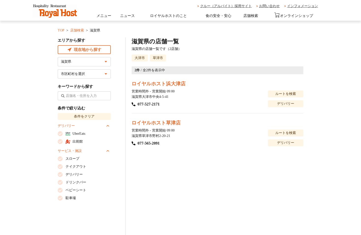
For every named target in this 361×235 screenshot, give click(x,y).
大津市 (140, 58)
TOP (61, 30)
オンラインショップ (296, 16)
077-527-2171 (149, 104)
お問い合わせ (269, 6)
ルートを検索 (285, 94)
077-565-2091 (149, 143)
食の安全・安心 (218, 16)
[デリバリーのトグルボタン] (108, 126)
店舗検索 (250, 16)
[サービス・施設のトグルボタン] (108, 151)
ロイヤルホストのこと (168, 16)
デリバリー (285, 103)
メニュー (104, 16)
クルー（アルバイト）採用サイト (226, 6)
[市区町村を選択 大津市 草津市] (84, 74)
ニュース (127, 16)
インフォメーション (302, 6)
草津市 (158, 58)
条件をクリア (84, 116)
